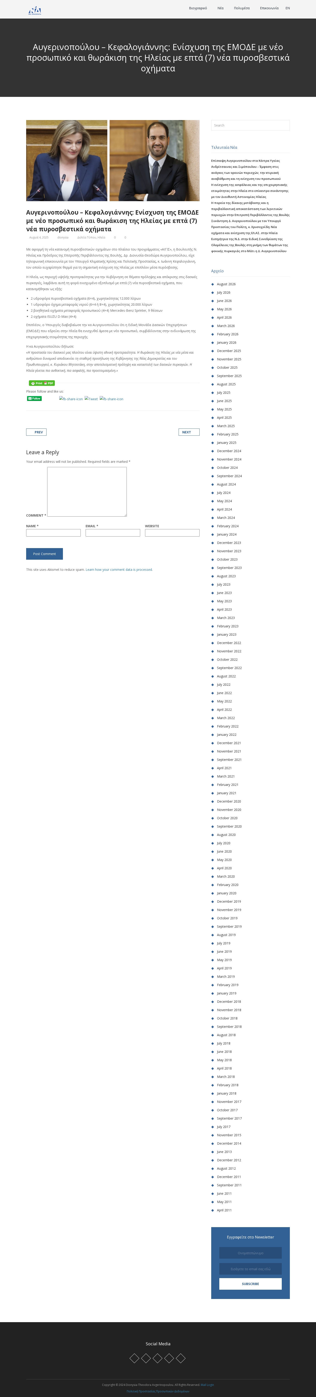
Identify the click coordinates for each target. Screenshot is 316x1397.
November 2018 (229, 1010)
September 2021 (229, 759)
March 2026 (226, 326)
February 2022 (228, 726)
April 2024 (224, 509)
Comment (36, 515)
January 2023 (226, 634)
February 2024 (228, 526)
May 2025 (224, 409)
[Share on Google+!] (44, 405)
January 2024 (226, 534)
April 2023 (224, 609)
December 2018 (229, 1001)
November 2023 (229, 551)
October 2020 (227, 818)
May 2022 (224, 701)
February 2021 (228, 784)
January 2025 (226, 442)
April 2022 (224, 709)
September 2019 (229, 926)
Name (32, 526)
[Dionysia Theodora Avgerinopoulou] (34, 10)
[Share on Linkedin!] (50, 405)
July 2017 (223, 1126)
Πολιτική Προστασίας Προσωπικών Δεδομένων (158, 1391)
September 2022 (229, 668)
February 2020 (228, 885)
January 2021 (226, 793)
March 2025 (226, 426)
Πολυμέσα (242, 8)
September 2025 (229, 376)
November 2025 (229, 359)
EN (287, 8)
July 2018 (223, 1043)
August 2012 (226, 1168)
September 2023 (229, 567)
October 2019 (227, 918)
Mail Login (207, 1385)
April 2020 (224, 868)
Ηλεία (101, 237)
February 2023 (228, 626)
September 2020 (229, 826)
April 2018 (224, 1068)
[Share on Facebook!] (33, 405)
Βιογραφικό (198, 8)
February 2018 (228, 1085)
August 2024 (226, 484)
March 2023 (226, 618)
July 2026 (223, 292)
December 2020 (229, 801)
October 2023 (227, 559)
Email (92, 526)
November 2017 (229, 1101)
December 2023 (229, 542)
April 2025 (224, 417)
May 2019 (224, 960)
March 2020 (226, 876)
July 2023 (223, 584)
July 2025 (223, 392)
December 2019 (229, 901)
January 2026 (226, 342)
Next (186, 432)
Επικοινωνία (269, 8)
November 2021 (229, 751)
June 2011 (224, 1193)
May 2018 (224, 1060)
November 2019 (229, 910)
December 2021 (229, 743)
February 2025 (228, 434)
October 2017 (227, 1110)
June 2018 (224, 1051)
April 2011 (224, 1210)
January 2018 (226, 1093)
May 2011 (224, 1202)
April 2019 (224, 968)
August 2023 (226, 576)
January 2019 (226, 993)
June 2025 (224, 401)
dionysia (62, 237)
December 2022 (229, 643)
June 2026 (224, 300)
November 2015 (229, 1135)
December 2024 (229, 451)
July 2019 (223, 943)
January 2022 (226, 734)
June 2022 (224, 693)
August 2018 (226, 1035)
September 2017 (229, 1118)
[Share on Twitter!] (39, 405)
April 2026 (224, 317)
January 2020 (226, 893)
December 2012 (229, 1160)
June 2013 (224, 1151)
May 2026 (224, 309)
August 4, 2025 (39, 237)
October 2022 (227, 659)
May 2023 (224, 601)
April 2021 (224, 768)
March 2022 (226, 718)
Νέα (220, 8)
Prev (39, 432)
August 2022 (226, 676)
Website (152, 526)
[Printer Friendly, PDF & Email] (42, 383)
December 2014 (229, 1143)
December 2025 (229, 351)
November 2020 (229, 809)
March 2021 (226, 776)
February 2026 (228, 334)
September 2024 (229, 476)
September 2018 (229, 1026)
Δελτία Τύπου (86, 237)
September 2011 (229, 1185)
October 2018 (227, 1018)
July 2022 (223, 684)
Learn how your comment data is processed (119, 569)
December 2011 (229, 1177)
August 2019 (226, 935)
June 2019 (224, 951)
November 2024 (229, 459)
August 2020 (226, 834)
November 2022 (229, 651)
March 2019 (226, 976)
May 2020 (224, 859)
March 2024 (226, 517)
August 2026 (226, 284)
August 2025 (226, 384)
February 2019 (228, 985)
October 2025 (227, 367)
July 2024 (223, 492)
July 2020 (223, 843)
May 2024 (224, 501)
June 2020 (224, 851)
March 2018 (226, 1076)
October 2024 (227, 467)
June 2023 (224, 593)
